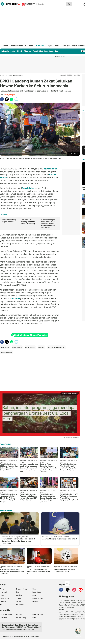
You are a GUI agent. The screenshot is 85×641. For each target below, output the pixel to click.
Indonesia (5, 51)
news (57, 46)
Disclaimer (3, 618)
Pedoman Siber (37, 614)
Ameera (3, 589)
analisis (65, 46)
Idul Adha (15, 298)
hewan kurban (50, 169)
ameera (4, 46)
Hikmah (19, 51)
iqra (50, 46)
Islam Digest (48, 51)
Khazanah (9, 75)
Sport (34, 595)
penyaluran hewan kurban (56, 347)
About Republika (6, 614)
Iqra (17, 592)
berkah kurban (30, 347)
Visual (18, 601)
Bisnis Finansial (37, 598)
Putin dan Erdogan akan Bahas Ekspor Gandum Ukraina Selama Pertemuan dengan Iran (48, 223)
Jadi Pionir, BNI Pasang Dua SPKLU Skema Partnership (28, 221)
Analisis (19, 595)
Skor (34, 589)
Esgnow (3, 601)
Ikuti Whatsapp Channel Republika (31, 335)
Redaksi (19, 614)
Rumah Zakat (38, 51)
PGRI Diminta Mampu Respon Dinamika (9, 221)
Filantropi (27, 51)
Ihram (57, 51)
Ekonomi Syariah (18, 46)
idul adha (41, 347)
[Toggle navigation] (2, 4)
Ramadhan (20, 604)
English (35, 601)
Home (2, 75)
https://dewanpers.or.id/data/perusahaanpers (18, 629)
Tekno (18, 598)
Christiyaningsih (9, 95)
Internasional (4, 598)
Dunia (13, 51)
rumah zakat (5, 347)
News (2, 595)
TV (1, 604)
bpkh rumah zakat (7, 352)
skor (31, 46)
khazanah (40, 46)
